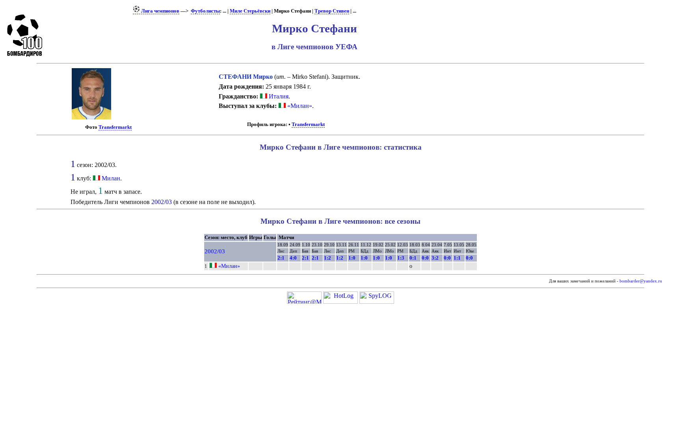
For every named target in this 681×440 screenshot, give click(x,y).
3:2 (435, 258)
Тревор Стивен (331, 11)
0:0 (425, 258)
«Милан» (299, 105)
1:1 (457, 258)
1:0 (351, 258)
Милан (111, 178)
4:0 (293, 258)
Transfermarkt (115, 127)
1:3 (400, 258)
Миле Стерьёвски (250, 11)
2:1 (281, 258)
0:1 (413, 258)
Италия (277, 96)
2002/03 (161, 202)
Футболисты (205, 11)
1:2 (327, 258)
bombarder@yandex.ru (641, 281)
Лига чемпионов (159, 11)
